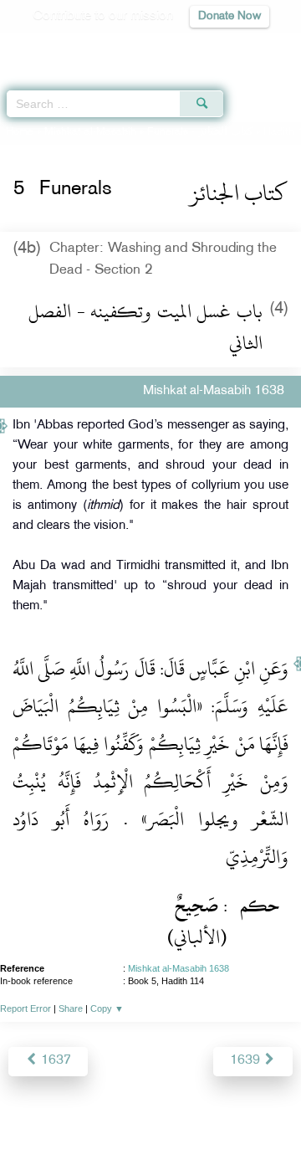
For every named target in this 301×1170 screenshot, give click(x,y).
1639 (246, 1061)
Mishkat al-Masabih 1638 (178, 968)
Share (71, 1008)
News (77, 1121)
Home (19, 132)
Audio (252, 46)
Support (127, 1121)
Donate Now (229, 16)
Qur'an (54, 46)
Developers (191, 1121)
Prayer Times (185, 46)
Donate (150, 1141)
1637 (54, 1061)
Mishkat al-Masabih (90, 132)
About (34, 1121)
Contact (255, 1121)
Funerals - (200, 132)
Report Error (25, 1008)
